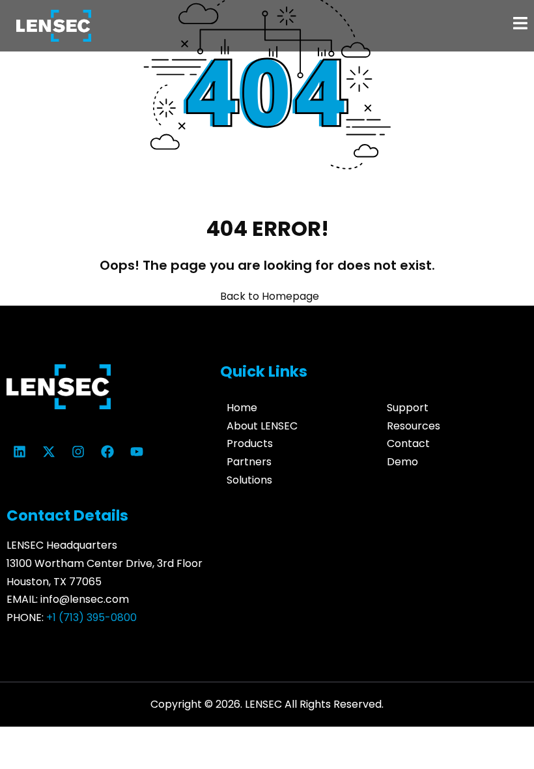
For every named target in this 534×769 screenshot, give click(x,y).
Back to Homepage (269, 296)
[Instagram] (78, 452)
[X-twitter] (49, 452)
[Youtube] (137, 452)
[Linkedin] (20, 452)
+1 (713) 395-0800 (91, 617)
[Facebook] (107, 452)
